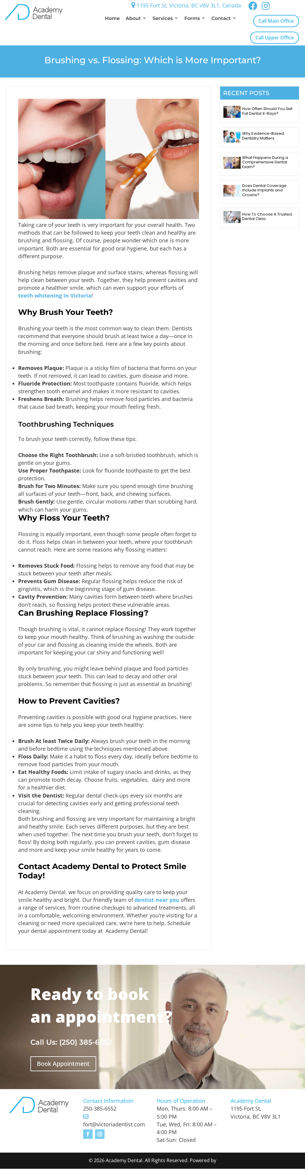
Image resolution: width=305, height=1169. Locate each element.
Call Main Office (276, 21)
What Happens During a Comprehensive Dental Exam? (265, 162)
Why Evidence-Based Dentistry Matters (263, 136)
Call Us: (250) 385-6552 (71, 1042)
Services (162, 18)
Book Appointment (63, 1064)
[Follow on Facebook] (88, 1134)
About (133, 18)
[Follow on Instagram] (100, 1134)
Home (112, 18)
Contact (221, 18)
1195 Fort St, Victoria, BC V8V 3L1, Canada (188, 5)
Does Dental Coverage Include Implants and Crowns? (264, 190)
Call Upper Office (275, 37)
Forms (192, 18)
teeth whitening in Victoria (54, 295)
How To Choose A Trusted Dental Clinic (267, 216)
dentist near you (157, 899)
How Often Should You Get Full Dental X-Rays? (267, 111)
